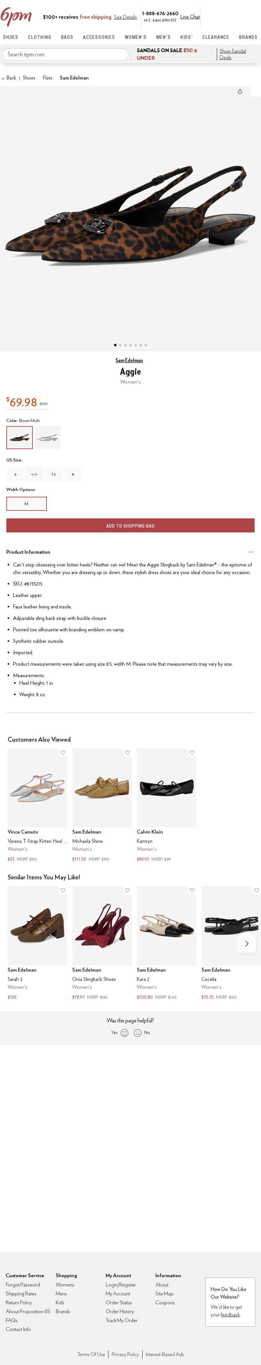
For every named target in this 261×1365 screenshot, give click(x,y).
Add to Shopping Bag (130, 526)
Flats (47, 78)
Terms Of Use (91, 1354)
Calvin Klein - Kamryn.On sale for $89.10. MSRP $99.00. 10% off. (166, 805)
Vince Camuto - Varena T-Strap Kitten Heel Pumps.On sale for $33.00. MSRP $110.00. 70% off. (37, 805)
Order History (120, 1311)
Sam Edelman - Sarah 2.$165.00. (37, 943)
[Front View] (146, 345)
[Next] (247, 944)
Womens (65, 1285)
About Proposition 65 (28, 1311)
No (147, 1032)
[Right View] (140, 345)
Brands (248, 37)
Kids (60, 1302)
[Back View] (135, 345)
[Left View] (130, 345)
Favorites (240, 16)
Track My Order (122, 1320)
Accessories (99, 37)
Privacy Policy (125, 1354)
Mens (61, 1294)
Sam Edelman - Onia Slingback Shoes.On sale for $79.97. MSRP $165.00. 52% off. (102, 943)
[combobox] (65, 54)
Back (9, 78)
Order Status (119, 1302)
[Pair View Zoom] (130, 212)
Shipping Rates (21, 1294)
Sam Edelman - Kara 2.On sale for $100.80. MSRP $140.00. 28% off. (166, 943)
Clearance (215, 37)
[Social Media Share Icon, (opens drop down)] (240, 91)
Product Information (28, 552)
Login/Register (121, 1285)
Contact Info (18, 1329)
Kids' (186, 37)
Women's (136, 37)
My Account (214, 16)
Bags (67, 37)
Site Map (164, 1294)
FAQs (12, 1320)
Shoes (10, 37)
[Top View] (120, 345)
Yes (114, 1032)
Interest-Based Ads (165, 1354)
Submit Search (121, 54)
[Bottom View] (125, 345)
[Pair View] (115, 345)
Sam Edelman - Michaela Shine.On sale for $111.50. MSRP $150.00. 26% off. (102, 805)
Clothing (39, 37)
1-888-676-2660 (160, 13)
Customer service (227, 16)
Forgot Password (23, 1285)
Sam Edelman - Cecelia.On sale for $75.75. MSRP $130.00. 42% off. (231, 943)
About (161, 1285)
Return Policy (19, 1302)
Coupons (165, 1302)
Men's (163, 37)
